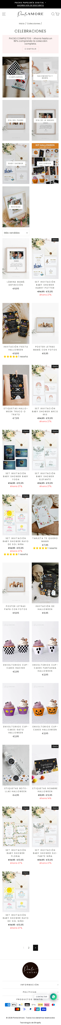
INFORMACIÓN (30, 985)
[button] (11, 356)
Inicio (22, 23)
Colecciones (33, 23)
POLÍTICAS (30, 992)
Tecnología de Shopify (30, 1022)
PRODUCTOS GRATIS (30, 999)
